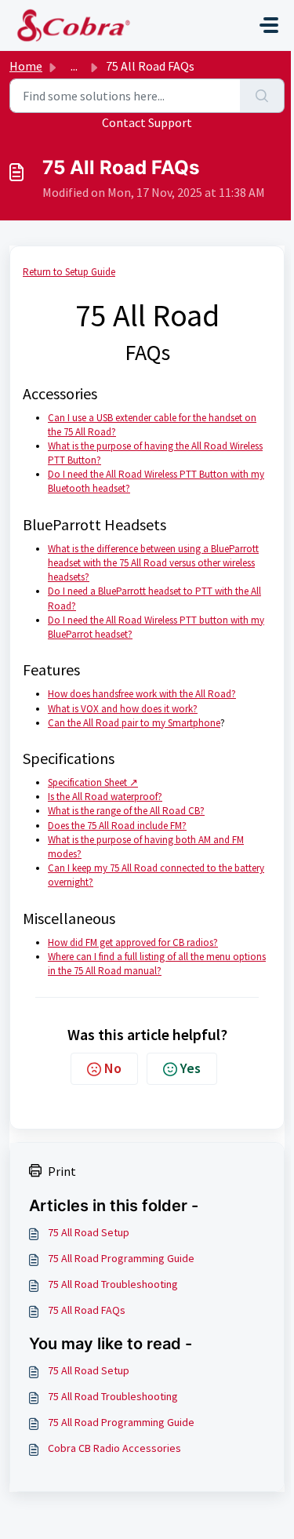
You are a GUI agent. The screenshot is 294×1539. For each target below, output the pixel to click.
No (113, 1068)
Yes (190, 1068)
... (74, 66)
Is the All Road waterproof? (105, 796)
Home (25, 66)
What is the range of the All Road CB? (126, 810)
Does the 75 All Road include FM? (117, 825)
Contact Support (147, 122)
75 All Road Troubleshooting (113, 1284)
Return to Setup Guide (69, 271)
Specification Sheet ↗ (93, 782)
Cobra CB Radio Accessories (114, 1448)
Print (62, 1171)
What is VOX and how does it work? (123, 708)
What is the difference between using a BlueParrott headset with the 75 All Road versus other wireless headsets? (153, 563)
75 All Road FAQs (86, 1310)
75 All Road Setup (88, 1232)
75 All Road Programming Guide (121, 1258)
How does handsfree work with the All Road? (142, 693)
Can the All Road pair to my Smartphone (134, 722)
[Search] (262, 95)
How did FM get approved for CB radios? (133, 942)
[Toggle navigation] (269, 25)
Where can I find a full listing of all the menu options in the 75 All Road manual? (157, 963)
